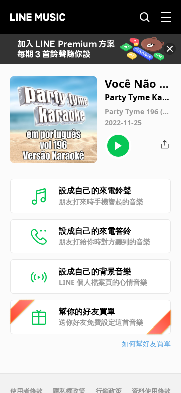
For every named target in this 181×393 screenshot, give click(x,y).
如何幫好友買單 (146, 343)
